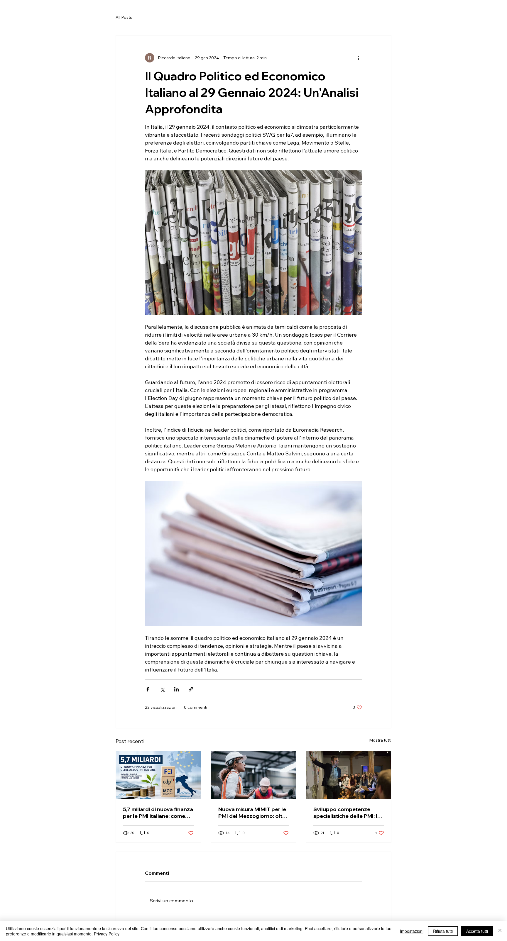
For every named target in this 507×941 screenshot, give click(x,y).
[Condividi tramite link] (191, 689)
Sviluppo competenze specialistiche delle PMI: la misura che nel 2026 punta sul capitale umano (347, 812)
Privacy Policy (106, 934)
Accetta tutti (477, 931)
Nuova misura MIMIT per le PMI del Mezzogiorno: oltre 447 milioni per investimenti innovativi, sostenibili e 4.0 (253, 812)
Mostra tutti (380, 740)
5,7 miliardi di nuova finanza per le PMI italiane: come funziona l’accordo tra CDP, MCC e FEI (158, 812)
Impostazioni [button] (411, 931)
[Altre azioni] (358, 57)
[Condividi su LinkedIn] (176, 689)
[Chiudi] (499, 931)
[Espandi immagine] (253, 242)
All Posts (124, 17)
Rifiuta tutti (443, 931)
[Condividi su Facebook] (148, 689)
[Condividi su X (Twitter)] (162, 689)
